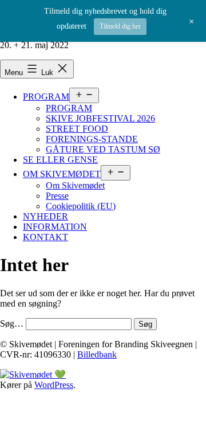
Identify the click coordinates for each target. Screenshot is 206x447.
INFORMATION (55, 227)
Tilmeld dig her (120, 26)
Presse (57, 196)
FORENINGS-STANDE (92, 139)
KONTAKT (45, 237)
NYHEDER (45, 216)
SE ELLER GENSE (60, 159)
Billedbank (97, 354)
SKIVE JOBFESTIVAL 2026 (100, 118)
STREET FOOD (77, 129)
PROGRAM (46, 96)
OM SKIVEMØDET (62, 174)
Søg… (11, 323)
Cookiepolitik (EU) (81, 206)
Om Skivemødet (75, 185)
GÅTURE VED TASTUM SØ (103, 149)
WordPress (53, 385)
